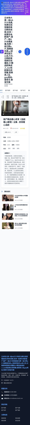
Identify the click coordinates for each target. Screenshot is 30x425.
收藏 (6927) (8, 132)
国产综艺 (23, 90)
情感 (14, 148)
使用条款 (3, 418)
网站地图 (17, 418)
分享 (16, 132)
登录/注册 (27, 52)
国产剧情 (7, 90)
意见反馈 (17, 420)
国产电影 (15, 90)
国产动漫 (17, 408)
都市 (9, 148)
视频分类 (8, 97)
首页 (1, 90)
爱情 (18, 148)
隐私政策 (3, 420)
